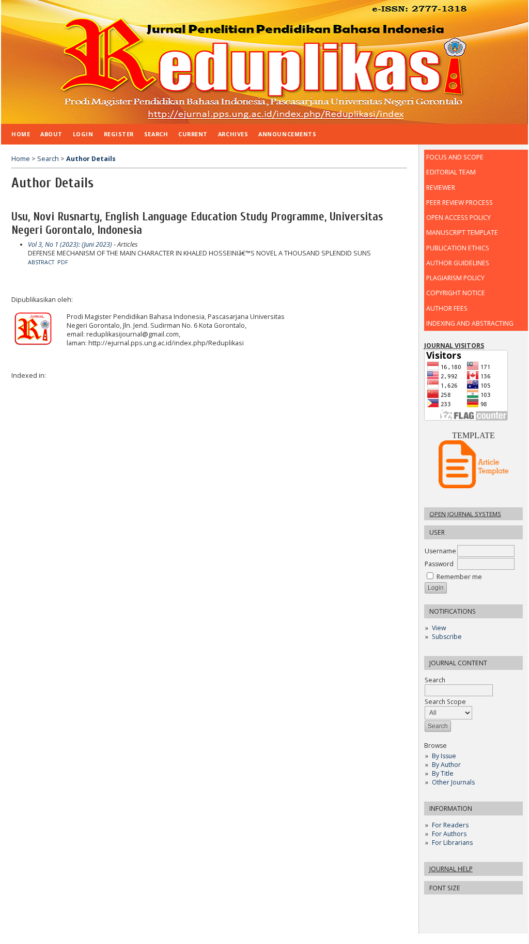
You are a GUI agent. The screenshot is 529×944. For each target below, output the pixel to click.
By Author (446, 764)
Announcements (287, 134)
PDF (62, 262)
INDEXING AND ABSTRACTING (470, 323)
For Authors (449, 833)
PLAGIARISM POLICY (455, 278)
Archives (233, 134)
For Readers (450, 825)
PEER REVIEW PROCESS (459, 202)
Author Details (91, 158)
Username (440, 551)
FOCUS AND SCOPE (454, 157)
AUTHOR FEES (447, 308)
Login (83, 134)
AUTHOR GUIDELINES (457, 263)
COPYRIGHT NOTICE (455, 293)
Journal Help (451, 869)
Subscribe (447, 636)
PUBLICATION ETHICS (457, 248)
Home (20, 134)
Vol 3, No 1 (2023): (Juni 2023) (70, 244)
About (51, 134)
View (439, 627)
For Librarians (452, 842)
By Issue (444, 755)
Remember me (459, 576)
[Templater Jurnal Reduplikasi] (473, 486)
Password (439, 563)
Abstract (41, 262)
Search (156, 134)
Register (119, 134)
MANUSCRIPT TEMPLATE (462, 232)
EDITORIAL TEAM (451, 172)
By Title (443, 773)
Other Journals (453, 782)
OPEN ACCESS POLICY (458, 217)
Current (193, 134)
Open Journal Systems (465, 514)
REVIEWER (440, 187)
